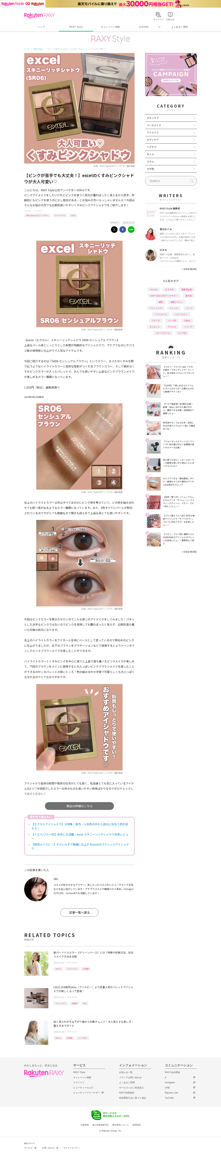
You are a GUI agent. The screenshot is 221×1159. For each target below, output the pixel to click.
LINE (167, 1087)
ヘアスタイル (161, 314)
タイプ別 (182, 332)
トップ (41, 27)
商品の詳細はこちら (79, 806)
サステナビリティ (72, 1148)
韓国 (161, 301)
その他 (150, 168)
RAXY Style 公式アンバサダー (37, 215)
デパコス (172, 326)
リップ (189, 308)
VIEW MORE (189, 269)
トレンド (174, 308)
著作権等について (120, 1125)
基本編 (188, 295)
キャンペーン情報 (110, 27)
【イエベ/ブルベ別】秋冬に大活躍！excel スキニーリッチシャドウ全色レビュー (79, 836)
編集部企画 (186, 289)
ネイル (150, 154)
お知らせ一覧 (126, 1072)
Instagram (170, 1082)
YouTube (169, 1098)
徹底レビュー (177, 301)
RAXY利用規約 (126, 1092)
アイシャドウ (60, 215)
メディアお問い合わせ (130, 1077)
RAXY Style (76, 27)
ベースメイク (154, 125)
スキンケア (153, 118)
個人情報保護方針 (100, 1125)
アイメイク (37, 210)
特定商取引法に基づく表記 (132, 1098)
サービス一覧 (30, 1148)
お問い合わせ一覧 (50, 1148)
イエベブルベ (72, 968)
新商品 (74, 1003)
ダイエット (155, 326)
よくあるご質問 (179, 27)
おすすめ (169, 289)
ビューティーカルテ (83, 1087)
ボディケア (153, 139)
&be (84, 1003)
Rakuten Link (171, 1092)
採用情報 (136, 1125)
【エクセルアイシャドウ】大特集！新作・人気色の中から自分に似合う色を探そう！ (79, 826)
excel (73, 215)
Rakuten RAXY (39, 15)
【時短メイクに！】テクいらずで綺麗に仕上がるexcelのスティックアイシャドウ (80, 846)
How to (58, 968)
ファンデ (188, 326)
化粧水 (187, 320)
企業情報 (84, 1125)
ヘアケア (151, 147)
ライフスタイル (163, 332)
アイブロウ (82, 1038)
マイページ (78, 1082)
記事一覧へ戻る (79, 912)
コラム (150, 161)
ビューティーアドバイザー (86, 1092)
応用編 (86, 968)
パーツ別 (172, 320)
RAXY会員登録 (172, 1072)
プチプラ (156, 320)
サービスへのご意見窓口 (131, 1087)
